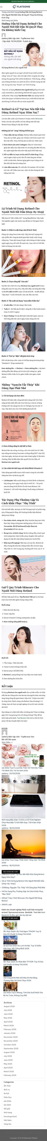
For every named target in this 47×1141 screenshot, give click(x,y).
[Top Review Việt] (23, 7)
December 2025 (11, 1037)
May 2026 (8, 1018)
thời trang (15, 12)
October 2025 (10, 1045)
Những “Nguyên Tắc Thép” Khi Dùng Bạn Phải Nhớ (23, 887)
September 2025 (11, 1048)
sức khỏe (14, 20)
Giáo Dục (8, 1097)
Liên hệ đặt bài (25, 915)
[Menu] (1, 6)
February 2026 (10, 1029)
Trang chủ (6, 12)
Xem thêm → (7, 742)
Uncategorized (10, 1116)
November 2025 (11, 1041)
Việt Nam (8, 1120)
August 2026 (9, 1006)
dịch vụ (7, 1089)
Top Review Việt (23, 718)
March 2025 (9, 1071)
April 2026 (8, 1022)
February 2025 (10, 1075)
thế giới (7, 1109)
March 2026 (9, 1025)
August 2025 (9, 1052)
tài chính (7, 1105)
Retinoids (39, 119)
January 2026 (9, 1033)
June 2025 (8, 1060)
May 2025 (8, 1064)
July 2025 (8, 1056)
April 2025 (8, 1068)
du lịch (6, 1093)
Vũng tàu (7, 1124)
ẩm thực (7, 1086)
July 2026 (8, 1010)
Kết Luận (7, 904)
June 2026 (8, 1014)
